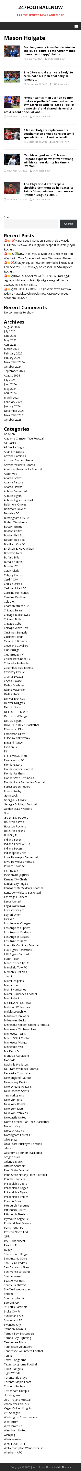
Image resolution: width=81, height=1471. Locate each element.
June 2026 (10, 336)
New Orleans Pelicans (18, 1086)
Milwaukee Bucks (15, 1020)
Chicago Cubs (12, 623)
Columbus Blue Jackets (18, 668)
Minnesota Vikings (15, 1042)
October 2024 (12, 366)
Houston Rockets (15, 826)
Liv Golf (9, 919)
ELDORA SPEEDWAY (17, 738)
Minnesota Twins (15, 1033)
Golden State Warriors (18, 809)
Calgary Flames (13, 575)
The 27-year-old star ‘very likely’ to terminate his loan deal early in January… (48, 75)
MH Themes (64, 1467)
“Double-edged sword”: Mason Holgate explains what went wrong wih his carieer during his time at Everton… (49, 160)
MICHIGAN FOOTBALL (18, 1003)
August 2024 (12, 375)
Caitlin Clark (11, 570)
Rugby (8, 1249)
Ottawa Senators (15, 1166)
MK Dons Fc (12, 1051)
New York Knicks (14, 1104)
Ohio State (10, 1139)
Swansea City (12, 1324)
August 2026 (12, 327)
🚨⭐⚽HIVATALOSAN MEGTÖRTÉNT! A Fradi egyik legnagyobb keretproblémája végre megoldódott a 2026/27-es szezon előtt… (37, 280)
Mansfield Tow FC (15, 967)
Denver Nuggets (14, 703)
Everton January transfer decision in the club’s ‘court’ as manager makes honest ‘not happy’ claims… (49, 50)
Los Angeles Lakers (16, 937)
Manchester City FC (16, 963)
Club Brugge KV (14, 654)
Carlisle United (13, 584)
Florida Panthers (14, 773)
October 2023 (12, 419)
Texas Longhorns (15, 1360)
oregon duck (12, 1157)
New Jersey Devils (15, 1082)
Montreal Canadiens (16, 1055)
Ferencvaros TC (14, 760)
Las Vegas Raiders (15, 897)
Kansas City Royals (16, 884)
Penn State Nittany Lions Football (25, 1175)
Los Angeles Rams (16, 941)
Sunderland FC (13, 1320)
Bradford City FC (14, 544)
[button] (75, 26)
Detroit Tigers (13, 721)
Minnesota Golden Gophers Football (27, 1025)
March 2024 (11, 397)
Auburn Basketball (15, 491)
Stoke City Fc (12, 1311)
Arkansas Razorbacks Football (23, 469)
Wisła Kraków (12, 1439)
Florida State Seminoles (19, 778)
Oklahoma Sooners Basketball (23, 1153)
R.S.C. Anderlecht (14, 1241)
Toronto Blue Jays (15, 1377)
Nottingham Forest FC (18, 1135)
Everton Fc (10, 747)
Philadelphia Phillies (16, 1197)
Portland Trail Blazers (17, 1223)
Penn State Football (16, 1170)
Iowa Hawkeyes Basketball (21, 857)
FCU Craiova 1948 (15, 756)
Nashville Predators (16, 1064)
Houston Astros (14, 822)
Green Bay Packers (16, 817)
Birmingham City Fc (16, 518)
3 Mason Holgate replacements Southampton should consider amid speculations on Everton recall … (49, 133)
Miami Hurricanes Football (20, 994)
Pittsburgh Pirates (15, 1210)
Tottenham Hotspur (16, 1391)
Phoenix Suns (12, 1201)
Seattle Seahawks (15, 1285)
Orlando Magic (13, 1161)
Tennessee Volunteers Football (23, 1351)
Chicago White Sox (16, 628)
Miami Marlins (13, 998)
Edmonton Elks (13, 729)
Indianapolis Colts (15, 853)
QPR (7, 1236)
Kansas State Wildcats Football (23, 888)
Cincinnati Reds (13, 637)
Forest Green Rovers (17, 786)
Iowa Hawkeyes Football (19, 861)
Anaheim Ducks (14, 452)
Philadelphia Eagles (16, 1188)
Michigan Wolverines (17, 1007)
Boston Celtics (13, 531)
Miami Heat (11, 985)
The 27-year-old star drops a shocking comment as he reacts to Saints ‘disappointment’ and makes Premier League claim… (49, 189)
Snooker (9, 1294)
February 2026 (13, 353)
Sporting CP (11, 1302)
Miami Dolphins (14, 981)
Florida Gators (13, 764)
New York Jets (13, 1100)
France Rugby (12, 791)
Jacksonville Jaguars (16, 875)
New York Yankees (16, 1113)
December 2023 (14, 411)
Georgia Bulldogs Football (20, 804)
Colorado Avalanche (16, 663)
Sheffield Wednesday (17, 1289)
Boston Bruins (13, 526)
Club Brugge (11, 650)
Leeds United (12, 901)
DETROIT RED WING (17, 712)
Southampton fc (14, 1298)
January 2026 (12, 358)
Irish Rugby (11, 870)
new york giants (14, 1095)
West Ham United (15, 1430)
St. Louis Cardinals (15, 1307)
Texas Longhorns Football (20, 1364)
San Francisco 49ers (16, 1267)
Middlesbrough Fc (15, 1011)
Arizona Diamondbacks (18, 460)
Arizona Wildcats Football (20, 465)
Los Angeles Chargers (18, 923)
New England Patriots (17, 1078)
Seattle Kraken (13, 1276)
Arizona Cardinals (15, 456)
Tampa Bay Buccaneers (19, 1333)
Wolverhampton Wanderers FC (23, 1448)
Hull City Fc (11, 835)
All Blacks (10, 443)
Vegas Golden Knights (18, 1408)
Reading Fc (11, 1245)
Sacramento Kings (15, 1254)
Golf (6, 813)
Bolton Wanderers (15, 522)
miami (8, 976)
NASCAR (9, 1060)
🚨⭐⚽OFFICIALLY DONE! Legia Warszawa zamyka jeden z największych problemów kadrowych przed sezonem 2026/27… (37, 293)
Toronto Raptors (14, 1386)
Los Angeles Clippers (17, 928)
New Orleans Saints (16, 1091)
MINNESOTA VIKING (17, 1038)
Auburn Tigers (13, 496)
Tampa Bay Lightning (17, 1338)
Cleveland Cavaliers (16, 645)
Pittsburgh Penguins (16, 1205)
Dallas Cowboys (14, 685)
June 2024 (10, 384)
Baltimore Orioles (15, 504)
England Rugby (13, 742)
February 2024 (13, 402)
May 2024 (10, 388)
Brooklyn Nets (13, 553)
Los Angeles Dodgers (17, 932)
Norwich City (12, 1126)
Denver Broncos (14, 698)
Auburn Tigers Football (18, 500)
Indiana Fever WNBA (17, 844)
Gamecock (10, 795)
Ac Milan (9, 434)
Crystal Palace (13, 681)
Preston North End (16, 1232)
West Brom (11, 1422)
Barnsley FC (11, 513)
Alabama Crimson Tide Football (24, 438)
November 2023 (14, 415)
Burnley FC (11, 566)
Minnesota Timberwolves (20, 1029)
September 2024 (14, 371)
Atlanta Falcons (14, 482)
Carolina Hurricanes (16, 593)
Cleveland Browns (15, 641)
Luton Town (11, 959)
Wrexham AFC (13, 1452)
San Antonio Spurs (15, 1258)
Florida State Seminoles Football (24, 782)
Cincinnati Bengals (15, 632)
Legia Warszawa (14, 906)
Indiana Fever (12, 839)
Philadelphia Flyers (15, 1192)
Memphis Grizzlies (15, 972)
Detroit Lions (12, 707)
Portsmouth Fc (13, 1227)
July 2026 (9, 331)
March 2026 (11, 349)
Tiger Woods (12, 1373)
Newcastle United (15, 1117)
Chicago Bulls (12, 619)
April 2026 (10, 344)
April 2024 (10, 393)
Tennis (8, 1355)
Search (8, 217)
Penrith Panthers (14, 1179)
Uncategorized (13, 1395)
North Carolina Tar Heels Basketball (27, 1122)
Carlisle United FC (15, 588)
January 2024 (12, 406)
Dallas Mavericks (14, 690)
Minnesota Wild (14, 1047)
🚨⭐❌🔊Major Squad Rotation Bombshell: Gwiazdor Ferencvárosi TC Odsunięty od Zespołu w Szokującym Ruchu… (38, 267)
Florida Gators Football (18, 769)
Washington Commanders (20, 1417)
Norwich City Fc (14, 1130)
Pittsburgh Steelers (16, 1214)
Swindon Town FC (15, 1329)
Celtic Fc (9, 601)
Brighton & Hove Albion (19, 548)
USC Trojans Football (17, 1399)
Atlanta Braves (13, 478)
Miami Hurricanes (15, 989)
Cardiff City (11, 579)
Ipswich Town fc (14, 866)
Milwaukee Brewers (16, 1016)
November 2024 (14, 362)
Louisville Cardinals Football (21, 945)
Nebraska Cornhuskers (18, 1073)
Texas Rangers (13, 1369)
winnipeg (9, 1435)
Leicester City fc (14, 910)
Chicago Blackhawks (17, 615)
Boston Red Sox (14, 535)
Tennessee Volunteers (18, 1347)
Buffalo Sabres (13, 562)
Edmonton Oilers (14, 734)
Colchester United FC (17, 659)
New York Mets (14, 1108)
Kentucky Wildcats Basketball (22, 892)
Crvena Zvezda (13, 676)
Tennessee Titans (15, 1342)
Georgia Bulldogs (15, 800)
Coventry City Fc (14, 672)
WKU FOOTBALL (15, 1444)
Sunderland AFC (14, 1316)
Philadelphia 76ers (15, 1183)
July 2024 (9, 380)
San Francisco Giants (17, 1271)
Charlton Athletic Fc (16, 606)
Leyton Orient (12, 914)
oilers (7, 1148)
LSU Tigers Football (16, 954)
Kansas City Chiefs (15, 879)
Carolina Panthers (15, 597)
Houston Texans (14, 831)
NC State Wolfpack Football (21, 1069)
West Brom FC (13, 1426)
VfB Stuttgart (12, 1413)
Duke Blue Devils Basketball (22, 725)
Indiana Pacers (13, 848)
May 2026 (10, 340)
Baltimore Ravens (15, 509)
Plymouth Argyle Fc (16, 1219)
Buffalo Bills (11, 557)
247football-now (56, 58)
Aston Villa (10, 474)
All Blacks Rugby (14, 447)
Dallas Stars (11, 694)
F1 (5, 751)
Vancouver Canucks (16, 1404)
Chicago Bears (13, 610)
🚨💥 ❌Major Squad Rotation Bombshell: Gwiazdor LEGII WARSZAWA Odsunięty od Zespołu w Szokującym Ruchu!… (39, 245)
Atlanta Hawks (13, 487)
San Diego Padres (15, 1263)
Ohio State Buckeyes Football (23, 1144)
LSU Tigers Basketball (18, 950)
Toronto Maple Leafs (17, 1382)
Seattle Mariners (14, 1280)
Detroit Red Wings (15, 716)
